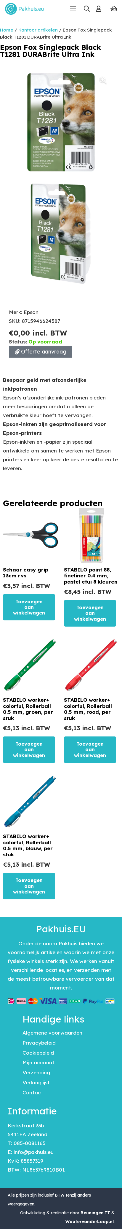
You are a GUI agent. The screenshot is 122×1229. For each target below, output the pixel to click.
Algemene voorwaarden (52, 1033)
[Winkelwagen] (114, 9)
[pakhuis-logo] (24, 9)
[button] (86, 9)
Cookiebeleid (38, 1053)
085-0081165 (30, 1143)
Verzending (36, 1072)
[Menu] (73, 8)
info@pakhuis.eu (34, 1152)
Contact (33, 1092)
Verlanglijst (36, 1082)
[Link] (98, 8)
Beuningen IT (95, 1212)
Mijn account (38, 1062)
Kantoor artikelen (38, 30)
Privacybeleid (39, 1043)
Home (6, 30)
